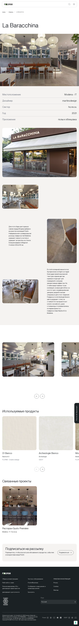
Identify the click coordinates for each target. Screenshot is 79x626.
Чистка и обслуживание (35, 579)
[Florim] (8, 4)
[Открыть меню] (74, 4)
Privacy (55, 582)
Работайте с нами (8, 582)
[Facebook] (57, 617)
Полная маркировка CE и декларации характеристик (11, 587)
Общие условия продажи (10, 579)
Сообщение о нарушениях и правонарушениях (37, 587)
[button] (36, 396)
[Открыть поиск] (69, 4)
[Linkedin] (60, 617)
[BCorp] (5, 606)
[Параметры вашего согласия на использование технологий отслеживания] (75, 622)
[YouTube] (54, 617)
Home (3, 12)
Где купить (31, 592)
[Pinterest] (51, 617)
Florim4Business (33, 582)
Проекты (11, 12)
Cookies (55, 586)
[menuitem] (14, 578)
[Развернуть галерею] (5, 374)
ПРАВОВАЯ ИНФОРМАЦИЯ (61, 579)
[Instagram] (47, 617)
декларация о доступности (11, 592)
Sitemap (55, 590)
